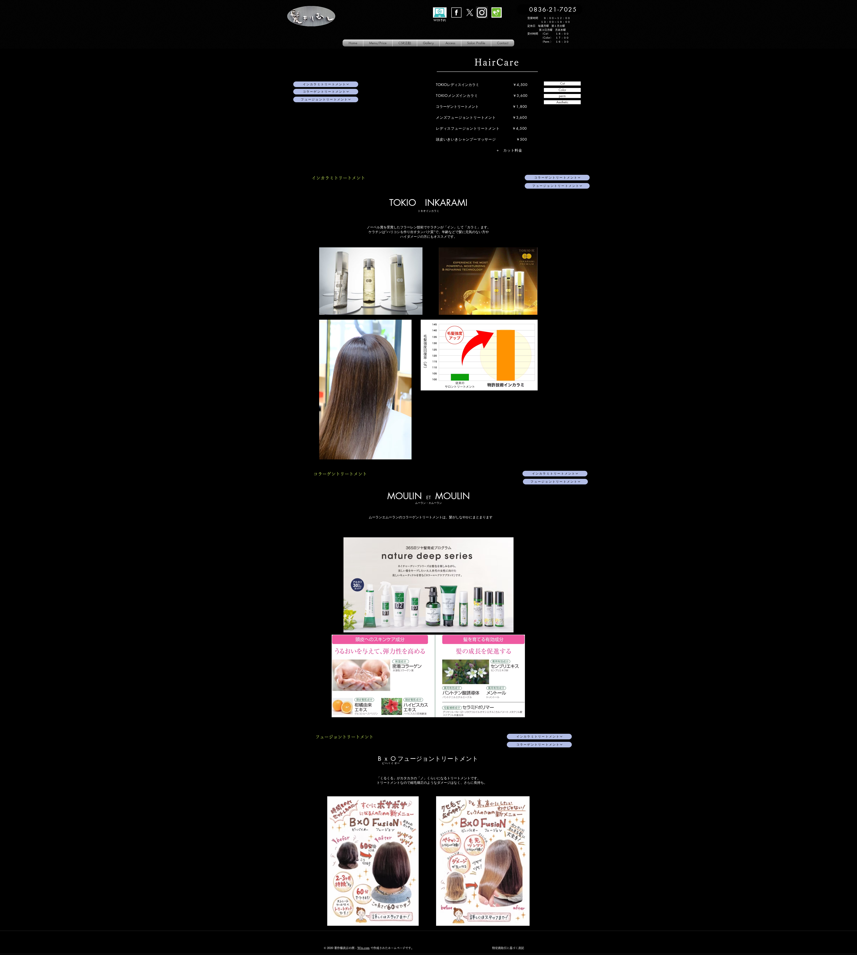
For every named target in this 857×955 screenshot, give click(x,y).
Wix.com (363, 948)
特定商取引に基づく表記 (508, 948)
